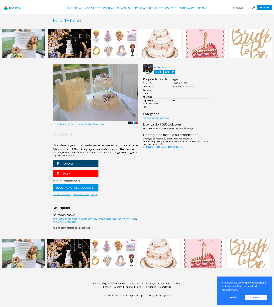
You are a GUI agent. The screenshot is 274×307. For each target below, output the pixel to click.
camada (63, 218)
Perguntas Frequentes (147, 8)
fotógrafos (187, 8)
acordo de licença (146, 283)
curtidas (99, 124)
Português (150, 286)
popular (108, 8)
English (107, 286)
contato (170, 8)
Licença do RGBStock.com (162, 124)
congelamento (88, 218)
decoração (109, 218)
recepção (72, 221)
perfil (158, 72)
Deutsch (117, 286)
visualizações (66, 124)
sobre (177, 283)
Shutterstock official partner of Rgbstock (121, 295)
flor (128, 218)
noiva (56, 221)
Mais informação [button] (230, 290)
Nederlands (164, 286)
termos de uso (175, 146)
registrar (264, 7)
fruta (133, 218)
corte (100, 218)
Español (129, 286)
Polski (139, 286)
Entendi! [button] (256, 297)
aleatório (123, 8)
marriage (147, 118)
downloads (85, 124)
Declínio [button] (233, 297)
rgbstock (16, 8)
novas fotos (93, 8)
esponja (120, 218)
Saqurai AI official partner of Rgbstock (154, 295)
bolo (55, 218)
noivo (63, 221)
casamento (74, 218)
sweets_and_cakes (160, 118)
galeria (169, 72)
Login (200, 8)
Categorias (74, 8)
